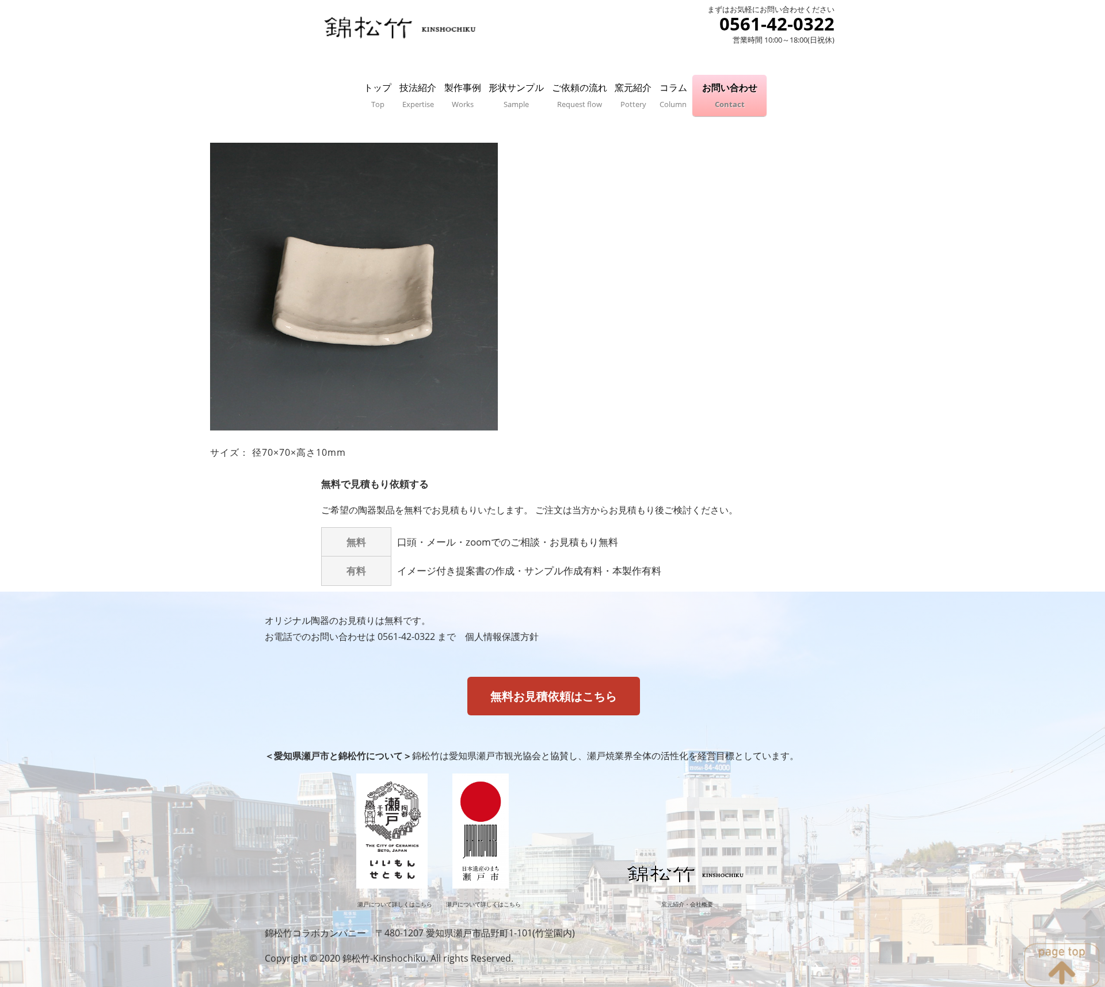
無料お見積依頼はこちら (553, 696)
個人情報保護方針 (502, 636)
